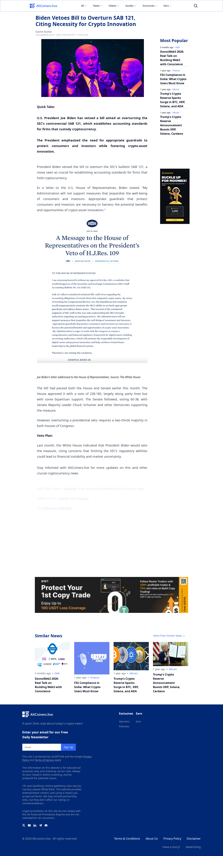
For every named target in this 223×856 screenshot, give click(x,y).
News (96, 5)
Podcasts (124, 726)
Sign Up (68, 747)
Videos (112, 5)
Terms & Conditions (127, 838)
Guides (129, 5)
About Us (152, 838)
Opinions (124, 721)
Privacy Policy (172, 838)
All (82, 5)
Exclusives (149, 5)
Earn (166, 5)
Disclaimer (194, 838)
